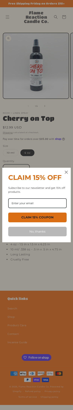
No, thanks (37, 231)
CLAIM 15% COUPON (37, 217)
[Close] (66, 172)
